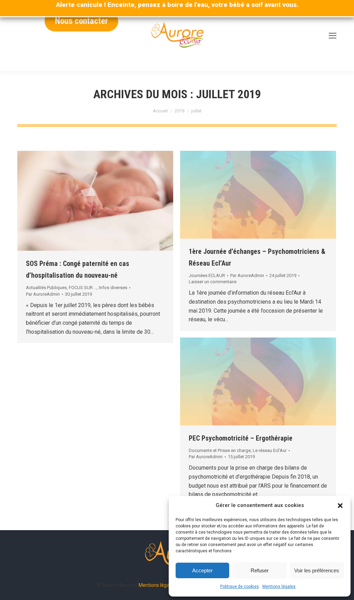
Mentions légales (279, 586)
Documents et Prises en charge (220, 450)
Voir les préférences (316, 570)
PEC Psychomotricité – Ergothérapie (240, 438)
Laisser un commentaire (212, 281)
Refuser (260, 570)
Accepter (202, 570)
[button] (340, 505)
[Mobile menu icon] (332, 35)
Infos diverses (113, 287)
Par (43, 294)
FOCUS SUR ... (83, 287)
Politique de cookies (239, 586)
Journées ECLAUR (207, 275)
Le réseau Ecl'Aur (270, 450)
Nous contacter (81, 21)
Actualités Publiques (46, 287)
